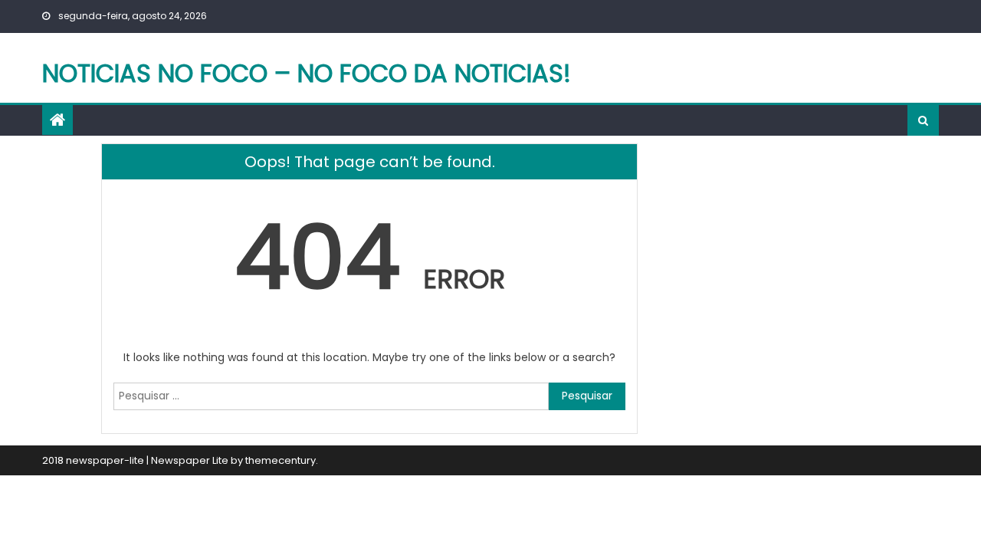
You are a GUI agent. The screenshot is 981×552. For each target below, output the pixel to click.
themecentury (280, 460)
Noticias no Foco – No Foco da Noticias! (306, 73)
